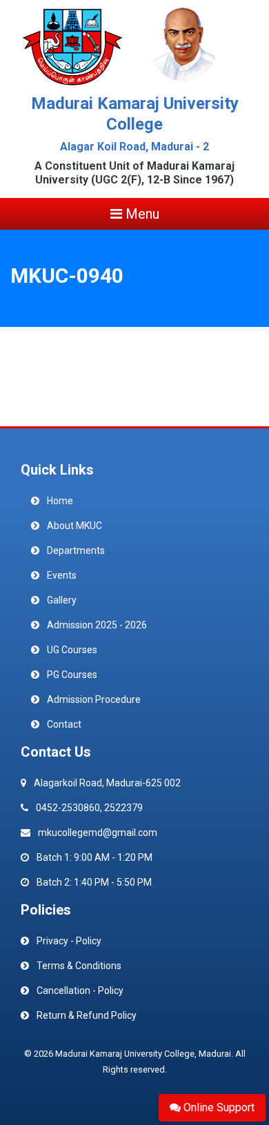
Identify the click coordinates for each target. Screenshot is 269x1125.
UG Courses (72, 649)
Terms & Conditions (79, 965)
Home (60, 500)
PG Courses (72, 674)
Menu (140, 214)
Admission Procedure (94, 699)
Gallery (62, 600)
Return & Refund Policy (87, 1015)
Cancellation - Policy (80, 990)
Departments (76, 550)
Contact (64, 724)
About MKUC (74, 525)
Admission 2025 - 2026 (97, 624)
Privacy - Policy (69, 940)
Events (62, 575)
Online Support (218, 1107)
